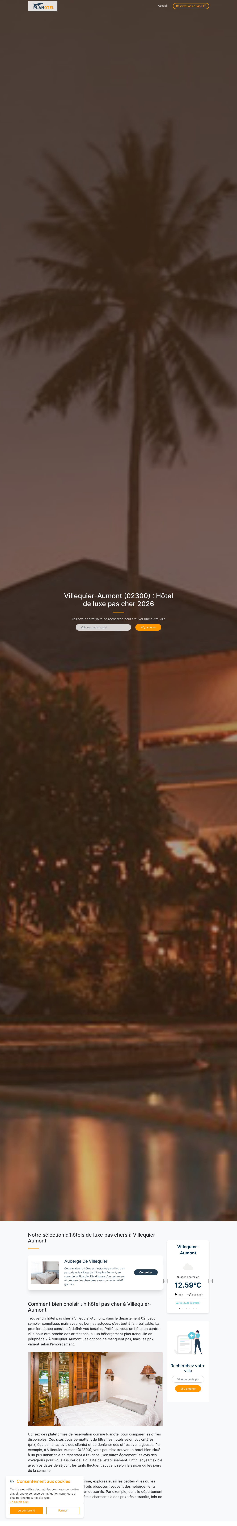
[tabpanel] (188, 1281)
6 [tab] (197, 1308)
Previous (165, 1281)
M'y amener (148, 627)
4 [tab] (190, 1308)
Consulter (146, 1272)
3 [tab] (186, 1308)
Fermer (62, 1510)
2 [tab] (183, 1308)
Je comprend (26, 1510)
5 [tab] (193, 1308)
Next (210, 1281)
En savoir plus (19, 1502)
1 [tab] (179, 1308)
